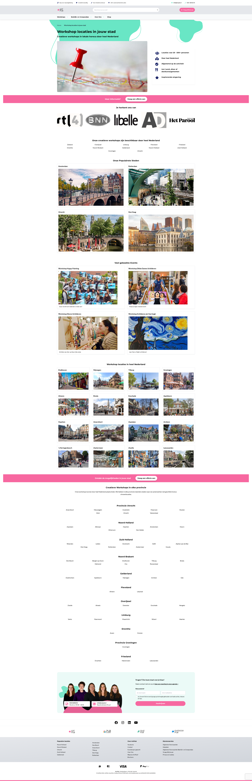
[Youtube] (136, 723)
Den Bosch (70, 561)
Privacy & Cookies (168, 755)
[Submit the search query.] (157, 9)
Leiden (98, 544)
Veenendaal (154, 513)
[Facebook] (116, 723)
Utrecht (140, 151)
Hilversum (111, 530)
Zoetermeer (140, 547)
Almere (112, 591)
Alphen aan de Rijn (182, 544)
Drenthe (70, 148)
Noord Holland (61, 744)
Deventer (126, 605)
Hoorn (182, 527)
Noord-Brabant (98, 148)
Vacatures (131, 744)
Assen (112, 633)
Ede (182, 578)
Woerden (70, 544)
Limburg (126, 144)
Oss (126, 564)
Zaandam (70, 527)
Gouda (168, 547)
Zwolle (70, 605)
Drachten (98, 661)
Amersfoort (70, 510)
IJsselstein (126, 510)
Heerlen (182, 619)
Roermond (98, 619)
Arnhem (154, 578)
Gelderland (126, 148)
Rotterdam (112, 547)
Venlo (70, 619)
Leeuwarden (154, 661)
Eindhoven (126, 561)
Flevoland (154, 144)
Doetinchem (70, 578)
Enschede (154, 605)
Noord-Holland (154, 148)
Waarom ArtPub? (133, 755)
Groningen (112, 151)
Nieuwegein (98, 510)
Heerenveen (126, 661)
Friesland (182, 144)
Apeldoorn (98, 578)
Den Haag (84, 547)
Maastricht (126, 619)
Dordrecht (126, 544)
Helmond (98, 564)
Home (59, 25)
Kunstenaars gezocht (134, 749)
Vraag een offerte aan (136, 99)
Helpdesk (166, 747)
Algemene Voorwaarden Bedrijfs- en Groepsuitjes (178, 749)
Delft (154, 544)
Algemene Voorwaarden (170, 744)
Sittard (154, 619)
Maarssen (154, 510)
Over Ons (130, 752)
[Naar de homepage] (72, 10)
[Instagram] (123, 723)
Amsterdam (154, 527)
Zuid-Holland (182, 148)
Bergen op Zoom (98, 561)
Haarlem (126, 527)
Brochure (130, 757)
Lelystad (140, 591)
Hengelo (182, 605)
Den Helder (140, 530)
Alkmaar (98, 527)
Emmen (140, 633)
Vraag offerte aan (168, 752)
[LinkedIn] (129, 723)
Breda (182, 561)
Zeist (98, 513)
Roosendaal (154, 564)
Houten (182, 510)
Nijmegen (126, 578)
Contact (130, 747)
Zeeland (70, 144)
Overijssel (98, 144)
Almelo (98, 605)
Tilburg (154, 561)
